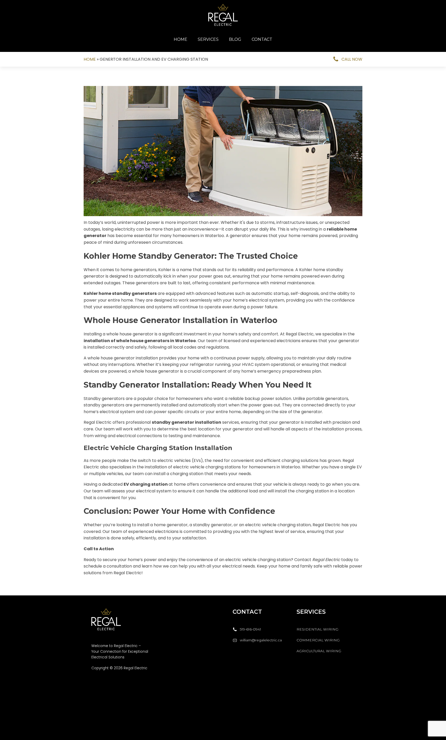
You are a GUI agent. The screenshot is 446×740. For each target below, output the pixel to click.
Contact (262, 39)
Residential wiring (317, 629)
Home (180, 39)
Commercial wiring (318, 640)
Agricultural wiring (319, 651)
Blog (235, 39)
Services (208, 39)
